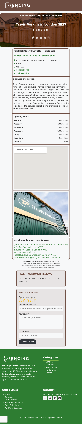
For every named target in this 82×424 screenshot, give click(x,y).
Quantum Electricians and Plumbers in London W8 (41, 244)
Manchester (51, 367)
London (30, 15)
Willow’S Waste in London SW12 (31, 252)
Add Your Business (13, 408)
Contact (9, 397)
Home (23, 15)
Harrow (49, 372)
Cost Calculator (12, 405)
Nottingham (51, 370)
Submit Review (27, 342)
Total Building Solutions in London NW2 (35, 255)
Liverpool (50, 364)
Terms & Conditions (14, 402)
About (7, 394)
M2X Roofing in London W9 (28, 247)
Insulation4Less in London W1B (30, 249)
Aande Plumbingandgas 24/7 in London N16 (37, 257)
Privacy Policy (11, 399)
